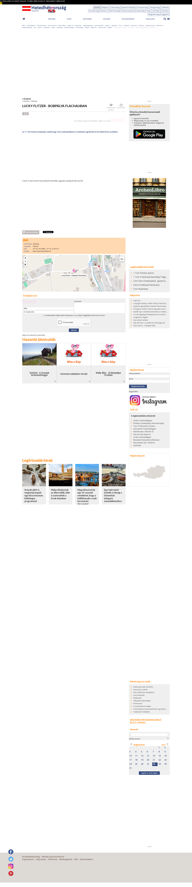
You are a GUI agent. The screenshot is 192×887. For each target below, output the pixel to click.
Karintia (141, 25)
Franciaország (142, 7)
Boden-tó (70, 25)
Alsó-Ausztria (52, 25)
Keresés (106, 19)
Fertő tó (107, 25)
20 (148, 760)
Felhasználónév (134, 373)
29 (160, 764)
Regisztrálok (133, 391)
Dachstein (78, 25)
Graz (120, 25)
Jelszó (131, 379)
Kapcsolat (150, 19)
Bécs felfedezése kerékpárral (143, 692)
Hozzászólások (128, 19)
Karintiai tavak (150, 25)
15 (160, 756)
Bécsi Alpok (62, 25)
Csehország (114, 7)
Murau (40, 27)
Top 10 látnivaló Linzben (144, 426)
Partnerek (52, 859)
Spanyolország (138, 11)
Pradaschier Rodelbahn (141, 712)
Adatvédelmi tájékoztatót (56, 315)
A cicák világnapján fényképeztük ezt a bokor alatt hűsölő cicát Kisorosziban (160, 314)
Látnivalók (87, 19)
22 (160, 760)
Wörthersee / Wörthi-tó (143, 431)
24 (130, 764)
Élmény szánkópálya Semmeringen (148, 423)
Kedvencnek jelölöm (32, 232)
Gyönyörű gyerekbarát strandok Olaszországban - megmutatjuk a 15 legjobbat (161, 306)
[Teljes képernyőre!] (25, 264)
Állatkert (131, 27)
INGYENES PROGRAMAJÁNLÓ (145, 719)
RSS (76, 859)
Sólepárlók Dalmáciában (142, 701)
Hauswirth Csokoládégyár (144, 429)
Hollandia (165, 7)
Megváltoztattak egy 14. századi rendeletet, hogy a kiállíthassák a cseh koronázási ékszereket (87, 496)
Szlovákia (156, 11)
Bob (25, 114)
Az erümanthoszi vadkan (142, 706)
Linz (35, 27)
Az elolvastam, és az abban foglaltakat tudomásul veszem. (74, 315)
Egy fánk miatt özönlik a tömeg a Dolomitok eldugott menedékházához (113, 495)
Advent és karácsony (120, 27)
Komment (77, 301)
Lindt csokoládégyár (142, 437)
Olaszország (126, 11)
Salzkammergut (69, 27)
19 (142, 760)
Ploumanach (137, 703)
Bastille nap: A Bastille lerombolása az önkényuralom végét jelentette (158, 312)
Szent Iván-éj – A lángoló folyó (144, 325)
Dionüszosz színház (140, 690)
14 (154, 756)
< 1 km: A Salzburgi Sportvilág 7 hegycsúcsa (152, 277)
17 (130, 760)
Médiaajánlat (65, 859)
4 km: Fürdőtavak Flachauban (146, 285)
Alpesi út (153, 27)
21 (154, 760)
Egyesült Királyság (128, 7)
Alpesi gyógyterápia (142, 27)
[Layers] (121, 258)
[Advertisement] (73, 157)
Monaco (104, 11)
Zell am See (102, 27)
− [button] (25, 261)
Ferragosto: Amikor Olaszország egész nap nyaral (151, 309)
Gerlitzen (114, 25)
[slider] (118, 120)
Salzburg (59, 27)
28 (154, 764)
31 (130, 768)
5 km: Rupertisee (140, 289)
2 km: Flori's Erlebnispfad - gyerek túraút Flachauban (156, 281)
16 (165, 756)
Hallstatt (126, 25)
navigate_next (168, 738)
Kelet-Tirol (159, 25)
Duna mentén (99, 25)
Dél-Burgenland (88, 25)
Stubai (87, 27)
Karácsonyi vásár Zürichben (143, 687)
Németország (114, 11)
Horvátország (94, 11)
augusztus (139, 744)
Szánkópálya (31, 25)
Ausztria (97, 7)
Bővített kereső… (135, 739)
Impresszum (28, 859)
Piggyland (165, 14)
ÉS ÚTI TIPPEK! (138, 722)
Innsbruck (134, 25)
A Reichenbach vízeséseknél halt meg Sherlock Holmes (153, 709)
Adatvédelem (86, 859)
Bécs (23, 25)
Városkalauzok (41, 25)
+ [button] (25, 258)
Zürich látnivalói (139, 695)
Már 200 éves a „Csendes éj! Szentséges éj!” (149, 323)
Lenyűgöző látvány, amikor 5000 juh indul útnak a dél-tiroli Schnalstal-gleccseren (162, 303)
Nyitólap (51, 19)
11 (136, 756)
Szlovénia (165, 11)
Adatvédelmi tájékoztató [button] (55, 1)
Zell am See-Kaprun (142, 434)
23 (165, 760)
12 (142, 756)
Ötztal (53, 27)
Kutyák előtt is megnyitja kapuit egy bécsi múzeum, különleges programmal (33, 495)
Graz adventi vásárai (140, 320)
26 (142, 764)
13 (148, 756)
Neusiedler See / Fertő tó (144, 443)
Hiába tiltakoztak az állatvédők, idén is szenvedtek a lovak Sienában (60, 494)
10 (130, 756)
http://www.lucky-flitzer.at (42, 251)
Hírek (69, 19)
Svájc (148, 11)
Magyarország (153, 14)
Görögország (155, 7)
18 (136, 760)
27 (148, 764)
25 (136, 764)
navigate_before (131, 744)
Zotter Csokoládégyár (142, 420)
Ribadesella (137, 698)
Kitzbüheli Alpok (27, 27)
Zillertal (109, 27)
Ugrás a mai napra (149, 773)
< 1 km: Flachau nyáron (143, 273)
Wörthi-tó (94, 27)
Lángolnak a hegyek (140, 317)
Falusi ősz (136, 301)
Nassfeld (46, 27)
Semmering (79, 27)
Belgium (105, 7)
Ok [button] (1, 3)
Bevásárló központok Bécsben (146, 440)
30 (165, 764)
